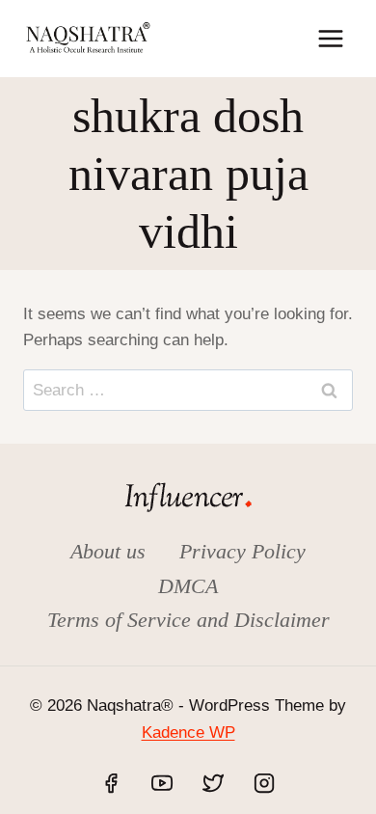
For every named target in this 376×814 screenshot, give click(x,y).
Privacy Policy (242, 551)
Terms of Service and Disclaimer (188, 620)
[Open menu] (330, 38)
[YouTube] (162, 783)
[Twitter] (213, 783)
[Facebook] (111, 783)
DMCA (188, 586)
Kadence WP (188, 732)
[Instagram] (264, 783)
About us (108, 551)
